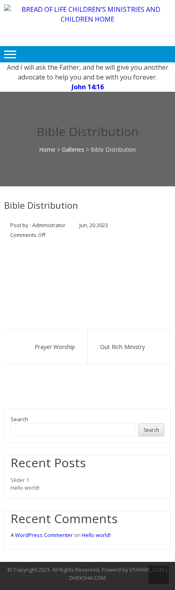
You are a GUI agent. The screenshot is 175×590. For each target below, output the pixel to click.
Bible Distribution (41, 205)
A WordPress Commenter (42, 535)
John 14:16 (88, 86)
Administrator (49, 225)
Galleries (73, 149)
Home (47, 149)
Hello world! (25, 487)
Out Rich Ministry (122, 347)
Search (19, 419)
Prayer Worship (55, 347)
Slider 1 (20, 480)
